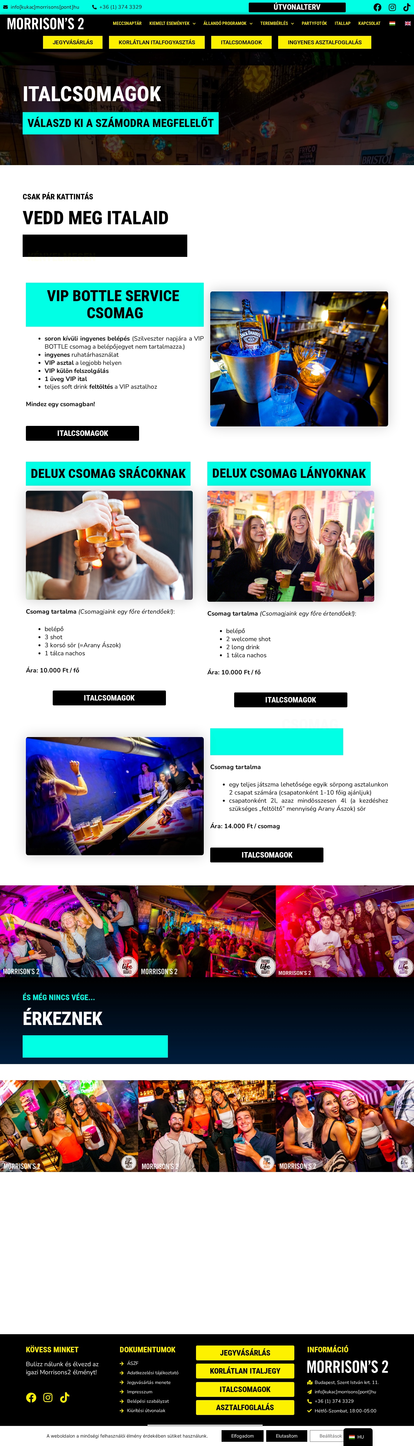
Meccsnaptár (127, 23)
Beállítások (331, 1436)
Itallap (343, 23)
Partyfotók (314, 23)
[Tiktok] (407, 7)
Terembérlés (274, 23)
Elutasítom (287, 1436)
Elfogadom (242, 1436)
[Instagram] (392, 7)
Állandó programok (224, 23)
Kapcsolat (369, 23)
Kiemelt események (169, 23)
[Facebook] (378, 7)
